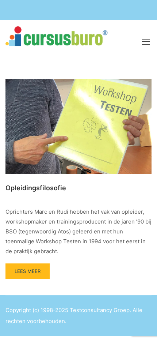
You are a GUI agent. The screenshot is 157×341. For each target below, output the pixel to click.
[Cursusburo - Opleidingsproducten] (59, 41)
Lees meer (32, 268)
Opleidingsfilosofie (35, 188)
